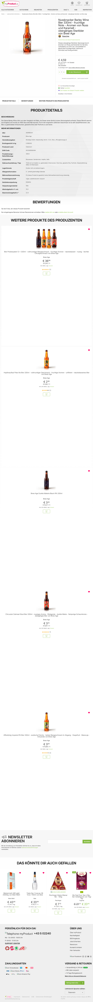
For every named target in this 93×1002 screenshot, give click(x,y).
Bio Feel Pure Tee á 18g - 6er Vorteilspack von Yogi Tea (81, 896)
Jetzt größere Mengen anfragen (77, 67)
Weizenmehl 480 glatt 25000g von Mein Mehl (11, 894)
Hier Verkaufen (75, 950)
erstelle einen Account (65, 212)
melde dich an (49, 212)
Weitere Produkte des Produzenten (54, 101)
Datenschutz (26, 996)
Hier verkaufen (62, 65)
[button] (59, 72)
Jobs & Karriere (75, 941)
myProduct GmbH (75, 997)
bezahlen (67, 88)
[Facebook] (75, 956)
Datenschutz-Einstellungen (44, 996)
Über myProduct (75, 932)
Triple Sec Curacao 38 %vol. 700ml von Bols (35, 894)
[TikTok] (86, 956)
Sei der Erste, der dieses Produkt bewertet (69, 39)
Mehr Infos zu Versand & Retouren (75, 976)
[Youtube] (88, 956)
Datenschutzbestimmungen (30, 847)
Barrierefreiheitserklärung (12, 999)
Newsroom (73, 944)
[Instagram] (83, 956)
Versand (72, 62)
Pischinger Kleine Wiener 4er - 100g (58, 896)
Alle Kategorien (7, 10)
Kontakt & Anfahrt (76, 947)
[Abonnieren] (87, 841)
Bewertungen (27, 101)
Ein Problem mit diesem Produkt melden (72, 90)
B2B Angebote (75, 938)
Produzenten (53, 10)
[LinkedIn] (91, 956)
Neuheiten (38, 10)
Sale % (66, 10)
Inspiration (87, 10)
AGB (32, 996)
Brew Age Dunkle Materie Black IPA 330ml (46, 493)
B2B (76, 10)
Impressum (17, 996)
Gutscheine (24, 10)
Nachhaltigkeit (75, 935)
